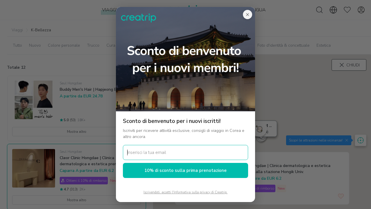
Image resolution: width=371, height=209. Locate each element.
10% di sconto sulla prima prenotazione (185, 170)
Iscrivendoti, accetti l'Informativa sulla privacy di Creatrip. (185, 192)
